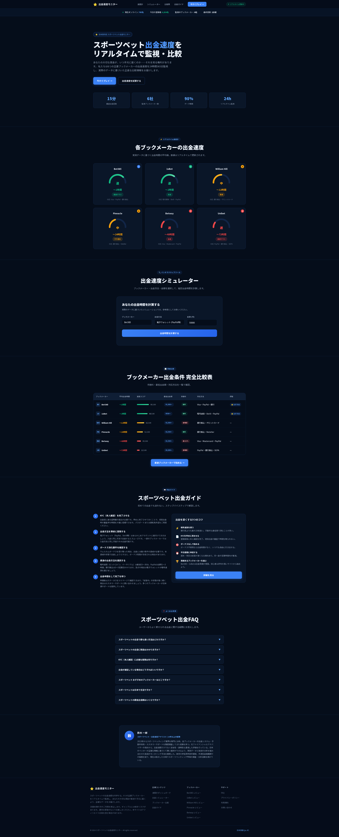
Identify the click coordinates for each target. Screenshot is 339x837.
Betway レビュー (194, 812)
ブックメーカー (128, 317)
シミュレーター (153, 4)
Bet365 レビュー (194, 792)
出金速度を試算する (131, 80)
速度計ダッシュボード (161, 792)
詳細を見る (208, 575)
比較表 (167, 4)
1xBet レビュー (193, 797)
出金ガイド (179, 4)
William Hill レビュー (195, 802)
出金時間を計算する (169, 333)
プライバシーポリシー (230, 797)
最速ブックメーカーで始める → (169, 462)
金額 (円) (191, 317)
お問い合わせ (226, 807)
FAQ (222, 792)
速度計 (140, 4)
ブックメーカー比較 (160, 802)
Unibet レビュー (194, 817)
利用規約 (224, 802)
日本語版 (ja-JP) (243, 830)
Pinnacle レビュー (194, 807)
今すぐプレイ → (197, 4)
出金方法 (158, 317)
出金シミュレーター (160, 797)
